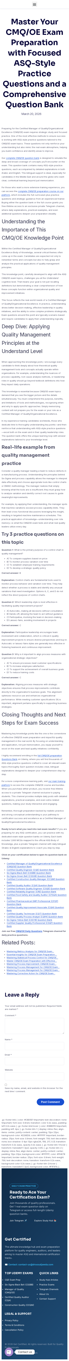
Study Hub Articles (48, 1279)
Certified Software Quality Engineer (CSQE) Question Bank (36, 888)
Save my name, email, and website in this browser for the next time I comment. (34, 1090)
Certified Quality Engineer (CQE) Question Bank (30, 869)
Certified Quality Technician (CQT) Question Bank (32, 913)
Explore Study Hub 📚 (45, 1220)
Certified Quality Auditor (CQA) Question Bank (30, 885)
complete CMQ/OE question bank (22, 158)
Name (8, 1039)
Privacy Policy (11, 1320)
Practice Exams (46, 1284)
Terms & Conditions (14, 1325)
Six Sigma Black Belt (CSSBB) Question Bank (29, 873)
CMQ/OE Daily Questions (29, 931)
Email (8, 1054)
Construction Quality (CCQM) (19, 1305)
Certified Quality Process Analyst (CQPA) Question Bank (35, 916)
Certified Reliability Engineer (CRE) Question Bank (31, 891)
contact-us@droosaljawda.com (35, 1264)
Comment (10, 1015)
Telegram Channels (48, 1289)
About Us (44, 1294)
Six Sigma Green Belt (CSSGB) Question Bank (29, 876)
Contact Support (47, 1298)
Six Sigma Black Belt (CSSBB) (19, 1284)
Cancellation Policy (14, 1330)
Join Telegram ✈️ (18, 1220)
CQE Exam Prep (12, 1279)
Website (9, 1070)
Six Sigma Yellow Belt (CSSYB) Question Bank (29, 920)
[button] (34, 4)
